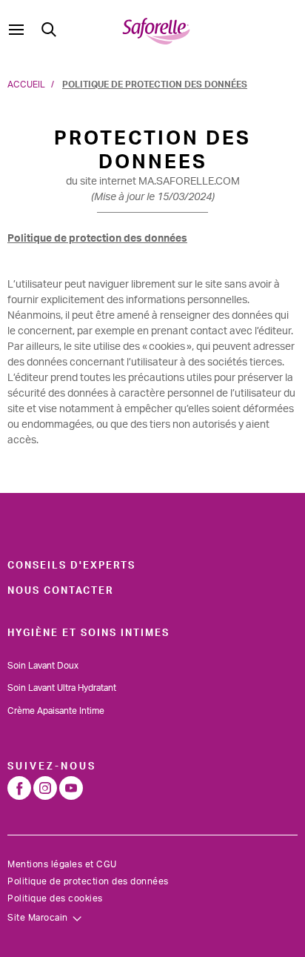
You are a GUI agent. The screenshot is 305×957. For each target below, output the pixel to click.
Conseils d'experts (71, 565)
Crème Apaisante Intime (55, 710)
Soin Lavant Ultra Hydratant (61, 687)
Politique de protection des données (88, 881)
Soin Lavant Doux (42, 665)
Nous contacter (60, 590)
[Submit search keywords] (49, 30)
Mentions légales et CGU (62, 864)
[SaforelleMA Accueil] (156, 30)
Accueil (26, 84)
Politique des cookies (55, 898)
